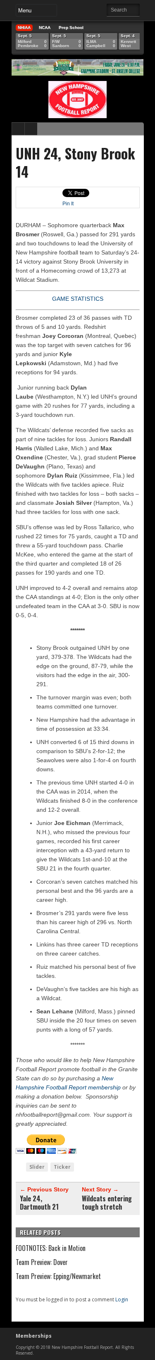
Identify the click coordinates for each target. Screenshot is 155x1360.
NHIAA (24, 27)
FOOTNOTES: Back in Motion (51, 1248)
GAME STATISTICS (77, 298)
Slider (37, 1166)
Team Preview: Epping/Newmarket (58, 1276)
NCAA (44, 27)
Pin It (68, 204)
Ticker (62, 1166)
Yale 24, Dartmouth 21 (39, 1202)
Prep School (71, 27)
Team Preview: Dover (42, 1262)
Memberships (34, 1335)
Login (121, 1299)
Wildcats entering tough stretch (107, 1202)
